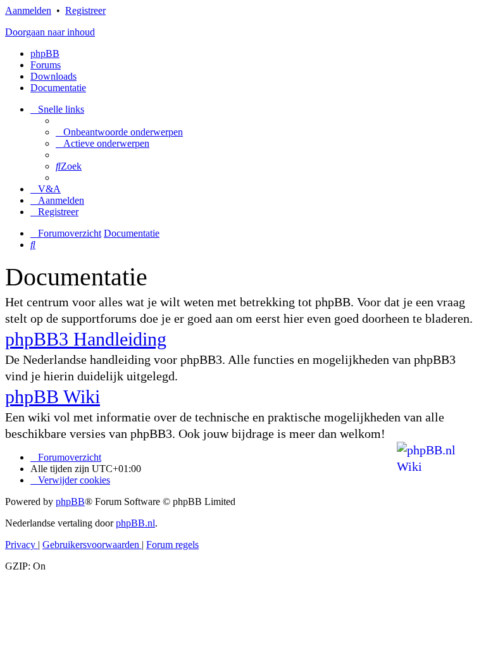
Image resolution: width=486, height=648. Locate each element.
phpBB (44, 53)
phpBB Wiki (52, 396)
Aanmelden (28, 10)
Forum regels (172, 544)
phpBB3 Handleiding (85, 338)
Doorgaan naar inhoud (50, 32)
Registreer (85, 10)
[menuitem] (119, 132)
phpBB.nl (135, 523)
